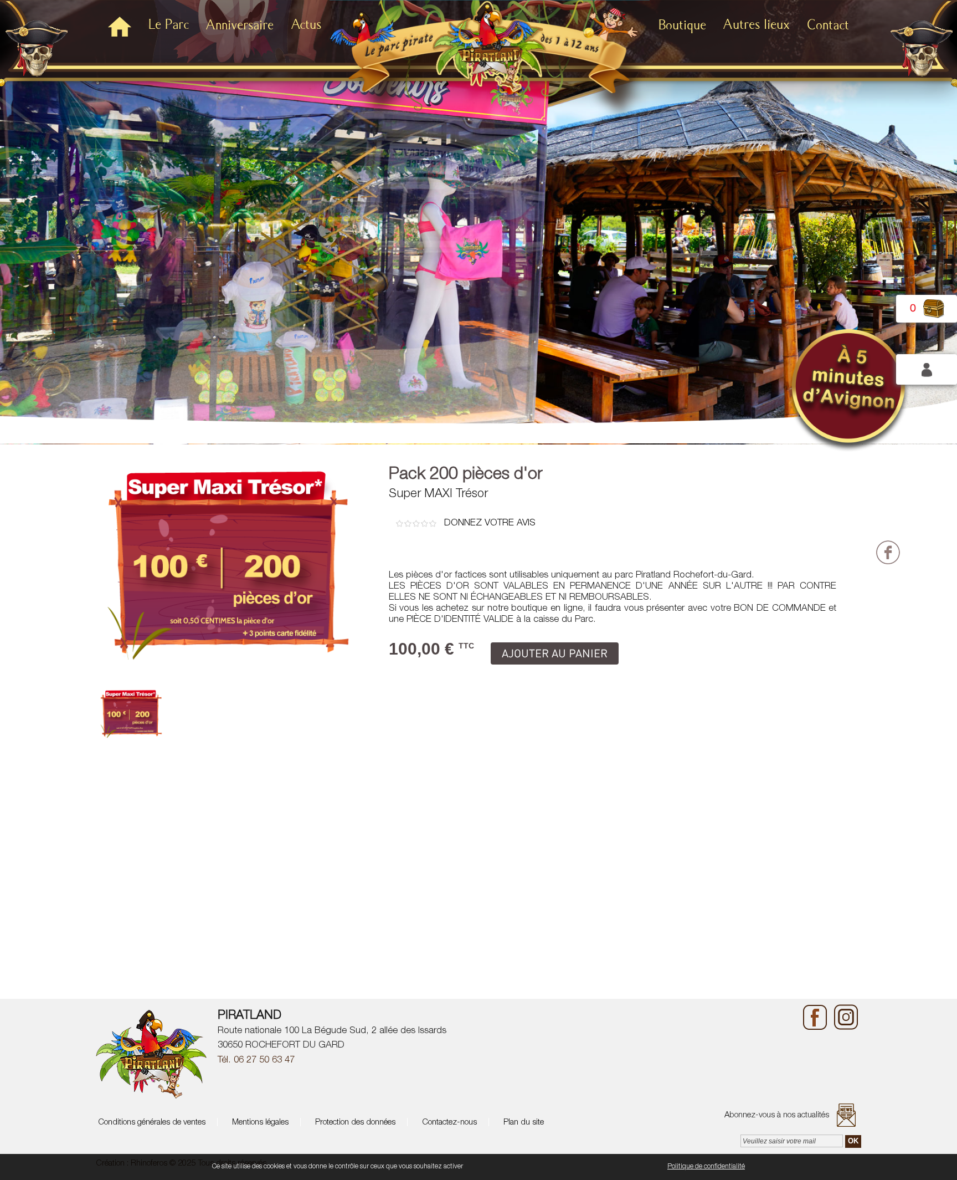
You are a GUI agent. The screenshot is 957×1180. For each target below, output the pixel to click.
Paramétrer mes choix (628, 1167)
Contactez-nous (448, 1122)
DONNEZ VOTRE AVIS (490, 523)
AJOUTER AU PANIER (555, 653)
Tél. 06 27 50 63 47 (256, 1060)
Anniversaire (239, 25)
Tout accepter (487, 1167)
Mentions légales (259, 1122)
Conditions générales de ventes (150, 1122)
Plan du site (522, 1122)
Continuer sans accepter (550, 1167)
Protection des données (354, 1122)
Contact (828, 25)
